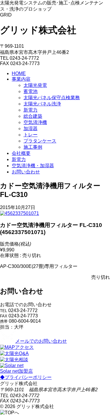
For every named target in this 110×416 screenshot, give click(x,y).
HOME (19, 73)
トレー (30, 134)
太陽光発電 (35, 85)
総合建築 (32, 116)
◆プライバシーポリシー (26, 377)
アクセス (24, 347)
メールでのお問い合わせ (41, 341)
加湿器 (30, 128)
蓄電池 (30, 91)
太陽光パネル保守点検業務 (51, 97)
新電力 (30, 109)
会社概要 (21, 153)
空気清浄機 (35, 122)
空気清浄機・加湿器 (33, 165)
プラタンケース (39, 140)
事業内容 (21, 79)
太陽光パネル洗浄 (42, 103)
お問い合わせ (26, 171)
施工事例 (32, 147)
